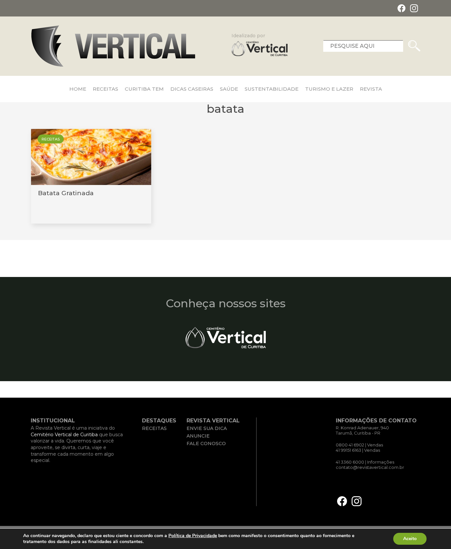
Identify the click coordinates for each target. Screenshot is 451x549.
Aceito (410, 538)
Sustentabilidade (271, 89)
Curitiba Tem (144, 89)
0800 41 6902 (350, 444)
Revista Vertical (113, 46)
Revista (371, 89)
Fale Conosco (206, 443)
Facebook (401, 8)
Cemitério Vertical (225, 337)
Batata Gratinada (66, 193)
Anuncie (198, 436)
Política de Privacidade (192, 536)
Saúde (229, 89)
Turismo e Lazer (329, 89)
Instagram (414, 8)
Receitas (105, 89)
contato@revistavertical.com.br (370, 467)
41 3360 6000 (350, 462)
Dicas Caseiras (191, 89)
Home (77, 89)
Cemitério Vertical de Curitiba (64, 435)
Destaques (159, 420)
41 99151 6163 (348, 450)
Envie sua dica (207, 428)
